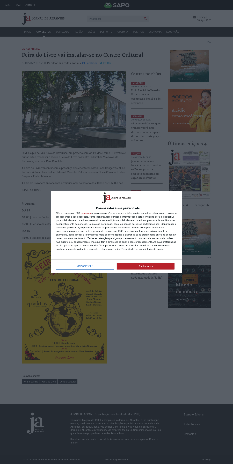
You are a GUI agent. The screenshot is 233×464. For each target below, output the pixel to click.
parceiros (86, 213)
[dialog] (116, 231)
